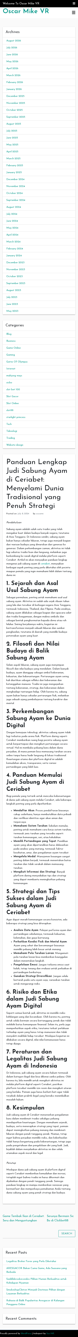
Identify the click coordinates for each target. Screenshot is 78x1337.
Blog (8, 334)
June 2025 (12, 137)
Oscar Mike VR (26, 11)
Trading (10, 438)
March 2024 (13, 241)
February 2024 (14, 248)
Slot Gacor (12, 396)
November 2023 (15, 269)
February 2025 (14, 165)
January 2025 (14, 172)
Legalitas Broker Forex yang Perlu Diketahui (31, 1261)
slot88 (9, 410)
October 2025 (14, 110)
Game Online (13, 348)
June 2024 (12, 221)
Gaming (10, 355)
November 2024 (15, 186)
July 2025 (11, 131)
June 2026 (12, 54)
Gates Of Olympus (17, 361)
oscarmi (40, 514)
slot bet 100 (13, 389)
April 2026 (12, 68)
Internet (10, 368)
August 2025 (13, 124)
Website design (14, 445)
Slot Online (12, 403)
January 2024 (14, 255)
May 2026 (12, 61)
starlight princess (15, 417)
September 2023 (15, 283)
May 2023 (12, 311)
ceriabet (45, 563)
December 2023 (15, 262)
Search (66, 1233)
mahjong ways (14, 375)
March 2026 (13, 75)
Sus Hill (50, 1333)
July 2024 (11, 214)
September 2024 (15, 200)
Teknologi (11, 431)
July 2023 (11, 297)
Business (11, 341)
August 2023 (13, 290)
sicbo (9, 382)
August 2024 (13, 207)
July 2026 (11, 47)
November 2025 (15, 103)
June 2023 (12, 304)
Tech (9, 424)
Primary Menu (73, 13)
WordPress (26, 1333)
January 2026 (14, 89)
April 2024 (12, 235)
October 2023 (14, 276)
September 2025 (15, 117)
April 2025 (12, 151)
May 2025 (12, 144)
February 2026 (14, 82)
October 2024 (14, 193)
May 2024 (12, 228)
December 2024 (15, 179)
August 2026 (13, 40)
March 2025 (13, 158)
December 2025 (15, 96)
